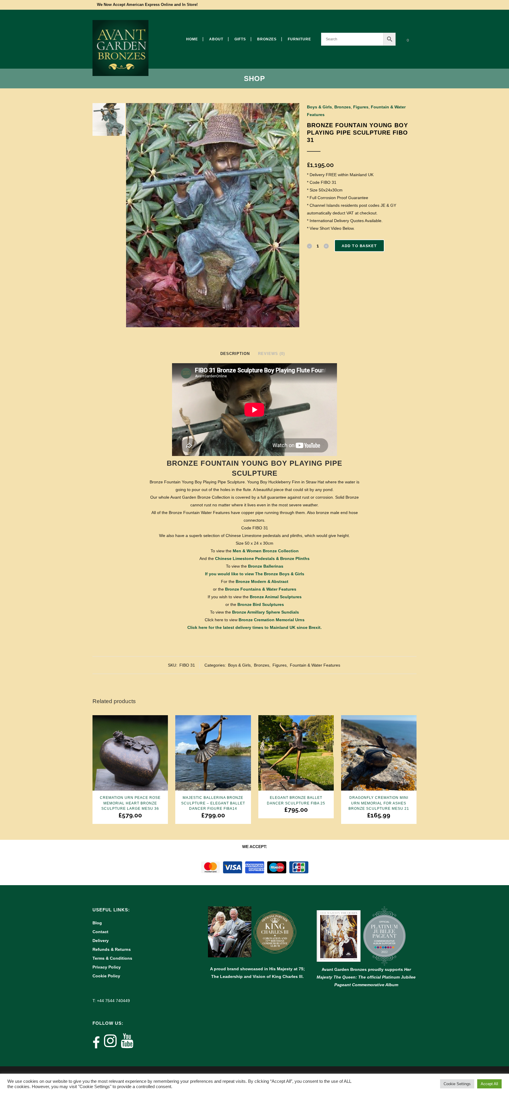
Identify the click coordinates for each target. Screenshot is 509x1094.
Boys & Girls (319, 107)
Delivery (100, 940)
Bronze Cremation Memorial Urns (272, 619)
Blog (97, 923)
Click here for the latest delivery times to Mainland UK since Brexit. (254, 627)
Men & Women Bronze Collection (266, 550)
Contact (100, 931)
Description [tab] (235, 353)
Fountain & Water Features (315, 665)
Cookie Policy (106, 976)
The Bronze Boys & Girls (279, 573)
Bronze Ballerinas (265, 566)
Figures (360, 107)
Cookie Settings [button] (457, 1084)
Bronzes (342, 107)
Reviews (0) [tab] (271, 353)
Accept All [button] (489, 1084)
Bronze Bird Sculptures (260, 604)
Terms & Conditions (112, 958)
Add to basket (359, 246)
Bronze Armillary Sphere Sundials (265, 612)
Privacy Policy (106, 967)
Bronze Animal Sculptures (276, 596)
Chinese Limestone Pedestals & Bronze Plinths (262, 558)
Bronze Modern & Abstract (262, 581)
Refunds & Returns (111, 949)
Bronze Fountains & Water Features (260, 589)
